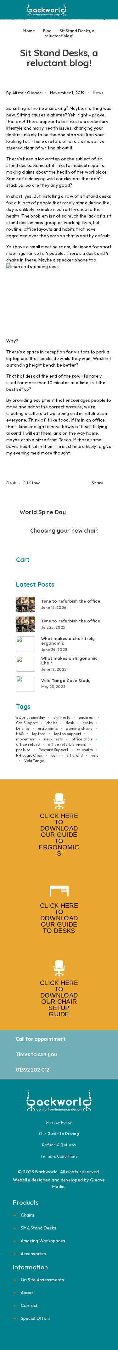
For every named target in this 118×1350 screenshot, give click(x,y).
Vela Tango (34, 760)
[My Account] (88, 10)
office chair (82, 739)
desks (87, 722)
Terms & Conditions (59, 1156)
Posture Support (54, 749)
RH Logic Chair (29, 755)
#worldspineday (30, 717)
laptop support (67, 733)
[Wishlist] (98, 10)
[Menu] (13, 9)
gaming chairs (79, 728)
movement (26, 739)
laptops (39, 733)
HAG (20, 733)
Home (29, 30)
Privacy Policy (59, 1122)
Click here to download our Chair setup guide (59, 998)
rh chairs (85, 749)
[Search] (78, 10)
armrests (61, 717)
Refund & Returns (59, 1145)
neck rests (53, 739)
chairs (51, 722)
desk (11, 482)
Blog (47, 30)
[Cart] (108, 9)
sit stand (32, 482)
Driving (23, 728)
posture (23, 749)
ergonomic (48, 728)
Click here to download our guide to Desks (59, 918)
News (98, 92)
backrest (87, 717)
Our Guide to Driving (59, 1133)
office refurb (28, 744)
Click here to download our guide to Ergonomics (59, 834)
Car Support (27, 722)
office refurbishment (67, 744)
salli (55, 755)
